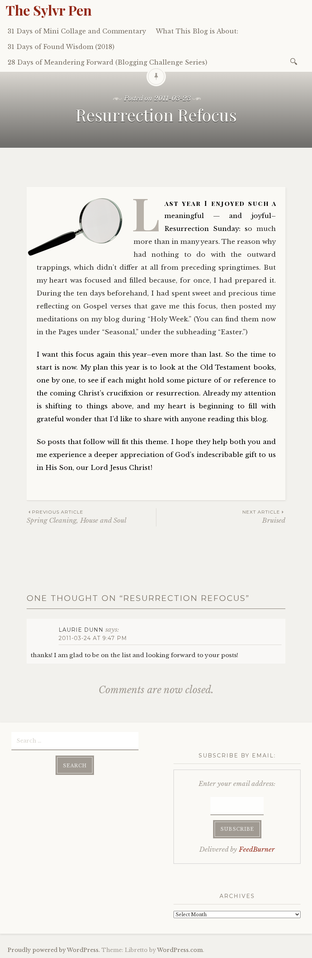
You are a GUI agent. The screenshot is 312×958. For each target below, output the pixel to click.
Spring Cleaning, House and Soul (76, 517)
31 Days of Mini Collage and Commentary (77, 31)
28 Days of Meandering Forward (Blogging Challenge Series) (107, 62)
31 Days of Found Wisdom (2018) (61, 47)
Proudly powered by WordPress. (54, 950)
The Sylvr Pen (49, 10)
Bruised (263, 517)
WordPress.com (180, 950)
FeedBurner (257, 850)
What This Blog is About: (197, 31)
